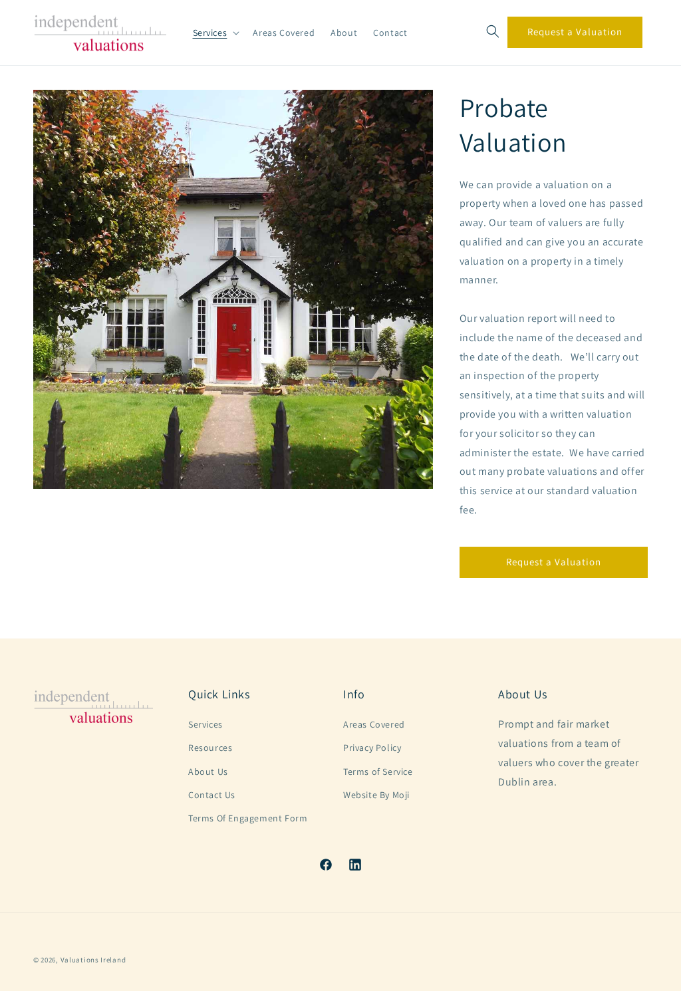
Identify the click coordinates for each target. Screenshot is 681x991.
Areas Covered (374, 724)
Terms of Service (378, 772)
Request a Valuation (574, 31)
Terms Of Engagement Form (247, 818)
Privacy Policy (372, 748)
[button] (215, 33)
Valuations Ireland (93, 959)
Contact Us (211, 795)
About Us (208, 772)
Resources (210, 748)
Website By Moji (376, 795)
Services (205, 724)
